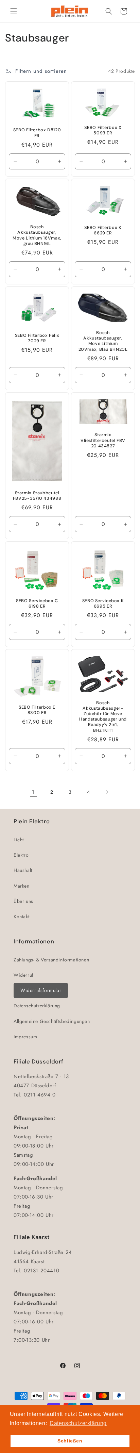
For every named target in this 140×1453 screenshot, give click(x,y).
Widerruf (24, 975)
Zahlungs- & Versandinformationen (51, 959)
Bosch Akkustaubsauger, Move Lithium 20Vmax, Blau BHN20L (103, 341)
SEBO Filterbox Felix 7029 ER (37, 337)
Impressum (25, 1036)
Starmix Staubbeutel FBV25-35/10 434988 (37, 495)
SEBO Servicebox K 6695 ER (103, 603)
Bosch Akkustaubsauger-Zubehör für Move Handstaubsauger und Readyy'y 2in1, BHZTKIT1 (103, 716)
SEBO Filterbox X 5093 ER (102, 130)
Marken (22, 885)
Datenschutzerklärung (37, 1005)
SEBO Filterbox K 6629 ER (102, 230)
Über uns (23, 901)
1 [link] (33, 792)
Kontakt (21, 916)
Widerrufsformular (40, 990)
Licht (19, 839)
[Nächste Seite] (106, 792)
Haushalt (23, 870)
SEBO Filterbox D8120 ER (37, 132)
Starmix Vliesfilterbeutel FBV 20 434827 (103, 440)
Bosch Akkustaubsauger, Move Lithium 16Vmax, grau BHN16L (37, 235)
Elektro (21, 855)
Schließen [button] (69, 1440)
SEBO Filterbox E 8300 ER (37, 709)
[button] (13, 11)
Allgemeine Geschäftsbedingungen (52, 1021)
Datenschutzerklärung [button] (78, 1423)
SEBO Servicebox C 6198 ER (37, 603)
